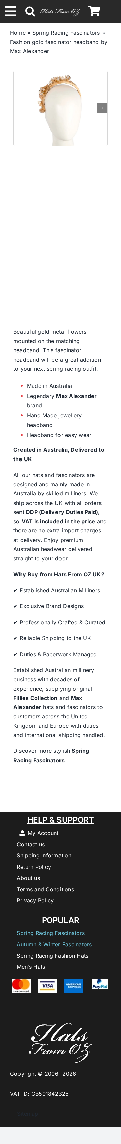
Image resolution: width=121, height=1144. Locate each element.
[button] (30, 11)
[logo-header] (60, 8)
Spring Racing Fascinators (66, 32)
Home (18, 32)
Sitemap (24, 1113)
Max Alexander (76, 396)
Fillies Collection (35, 698)
